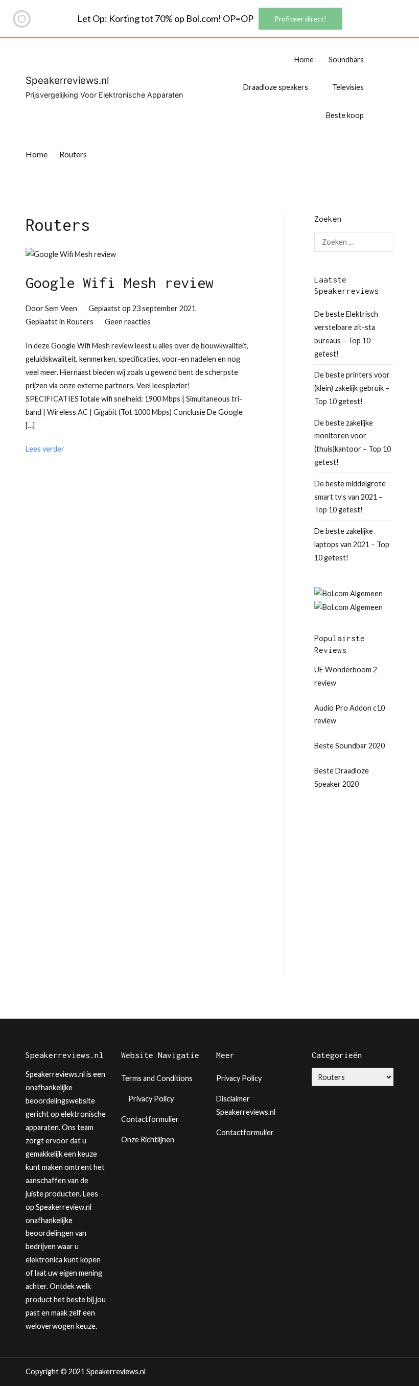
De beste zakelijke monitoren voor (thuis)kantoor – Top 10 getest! (352, 442)
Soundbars (346, 59)
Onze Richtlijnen (147, 1139)
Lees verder (45, 448)
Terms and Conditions (157, 1078)
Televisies (348, 87)
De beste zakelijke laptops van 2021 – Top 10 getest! (351, 544)
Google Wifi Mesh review (120, 282)
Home (304, 59)
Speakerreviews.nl (67, 80)
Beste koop (345, 115)
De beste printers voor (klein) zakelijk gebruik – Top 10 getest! (352, 388)
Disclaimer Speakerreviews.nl (245, 1105)
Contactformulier (150, 1119)
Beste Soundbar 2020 (349, 745)
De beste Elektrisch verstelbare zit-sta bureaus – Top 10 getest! (346, 334)
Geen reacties (128, 321)
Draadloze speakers (275, 87)
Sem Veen (61, 308)
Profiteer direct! (300, 18)
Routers (80, 321)
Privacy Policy (151, 1098)
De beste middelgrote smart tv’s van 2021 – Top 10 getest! (350, 496)
